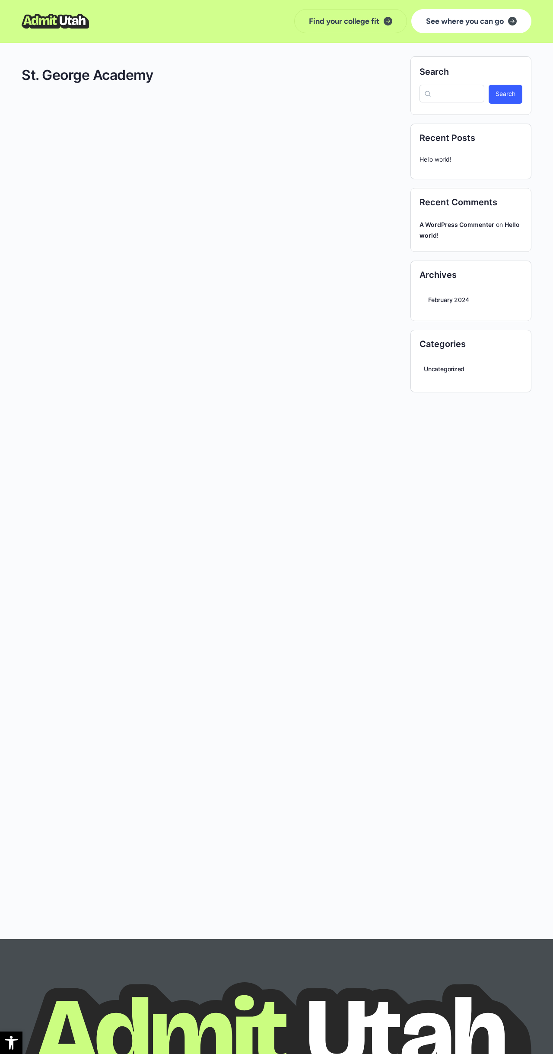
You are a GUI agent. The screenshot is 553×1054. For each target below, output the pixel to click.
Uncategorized (444, 369)
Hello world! (435, 159)
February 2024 (448, 299)
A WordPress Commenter (457, 224)
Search (434, 72)
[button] (11, 1043)
